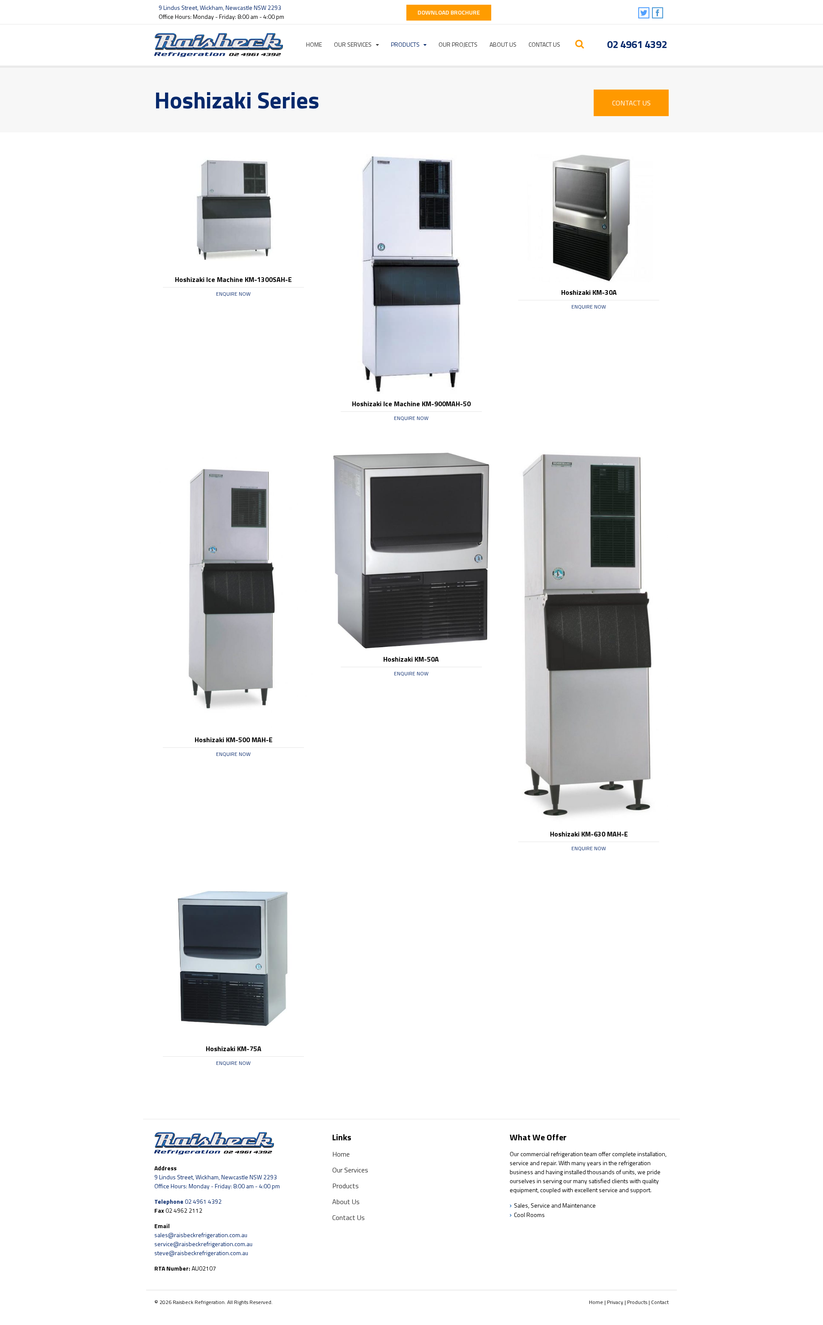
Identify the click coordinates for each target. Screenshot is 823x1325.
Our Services (353, 44)
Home (314, 44)
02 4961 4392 (637, 44)
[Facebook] (658, 13)
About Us (503, 44)
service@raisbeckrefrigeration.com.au (203, 1243)
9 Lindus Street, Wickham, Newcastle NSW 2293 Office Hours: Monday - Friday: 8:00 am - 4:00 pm (217, 1181)
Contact (660, 1302)
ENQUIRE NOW (233, 294)
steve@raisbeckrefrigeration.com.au (201, 1252)
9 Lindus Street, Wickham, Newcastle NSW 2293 (220, 7)
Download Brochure (449, 12)
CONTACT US (631, 103)
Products (405, 44)
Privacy (615, 1302)
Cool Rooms (529, 1214)
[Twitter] (644, 13)
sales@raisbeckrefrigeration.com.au (200, 1234)
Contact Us (544, 44)
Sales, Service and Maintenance (555, 1205)
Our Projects (458, 44)
